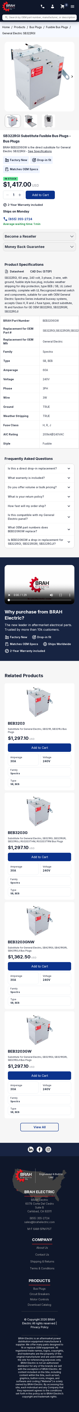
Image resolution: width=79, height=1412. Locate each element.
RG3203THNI (28, 841)
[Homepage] (8, 6)
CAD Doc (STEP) (41, 271)
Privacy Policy (40, 1327)
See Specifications (40, 151)
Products (19, 27)
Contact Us (42, 1254)
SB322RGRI (63, 330)
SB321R (47, 729)
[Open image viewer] (39, 76)
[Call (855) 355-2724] (42, 6)
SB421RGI (48, 947)
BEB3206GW (51, 320)
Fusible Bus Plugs (57, 27)
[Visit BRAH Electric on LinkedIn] (31, 1149)
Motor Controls (39, 1299)
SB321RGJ (13, 841)
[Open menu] (72, 6)
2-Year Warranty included (25, 204)
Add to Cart (40, 195)
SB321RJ (57, 729)
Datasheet (17, 271)
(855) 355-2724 (20, 219)
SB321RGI (48, 1057)
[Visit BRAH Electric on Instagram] (48, 1149)
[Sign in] (52, 6)
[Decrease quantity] (7, 195)
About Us (42, 1247)
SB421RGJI (14, 950)
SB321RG (48, 838)
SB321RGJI (14, 1060)
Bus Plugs (36, 27)
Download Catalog (39, 1304)
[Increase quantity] (20, 195)
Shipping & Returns (42, 1261)
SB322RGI (49, 330)
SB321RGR (60, 838)
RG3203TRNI (44, 841)
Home (6, 27)
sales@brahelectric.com (39, 1222)
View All (40, 1127)
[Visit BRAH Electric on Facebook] (39, 1149)
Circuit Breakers (40, 1294)
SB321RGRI (60, 1057)
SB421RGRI (60, 947)
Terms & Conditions (42, 1268)
